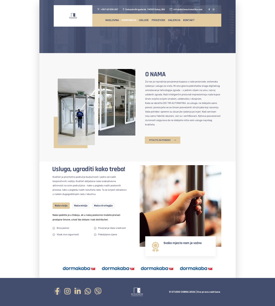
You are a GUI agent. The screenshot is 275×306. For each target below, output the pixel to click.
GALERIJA (174, 20)
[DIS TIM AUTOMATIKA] (73, 16)
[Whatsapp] (87, 291)
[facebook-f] (209, 9)
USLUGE (144, 20)
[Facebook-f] (57, 291)
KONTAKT (189, 20)
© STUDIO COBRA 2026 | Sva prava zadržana (194, 292)
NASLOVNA (112, 20)
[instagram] (213, 9)
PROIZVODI (158, 20)
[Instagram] (67, 291)
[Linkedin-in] (77, 291)
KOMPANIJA (129, 20)
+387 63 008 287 (109, 9)
